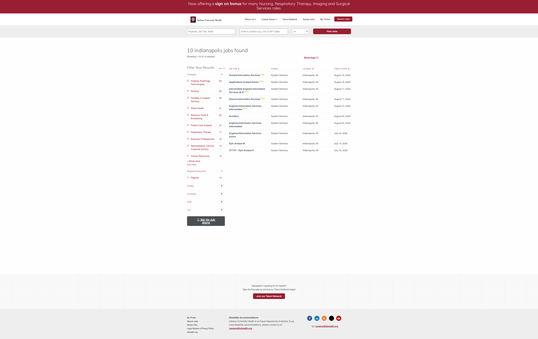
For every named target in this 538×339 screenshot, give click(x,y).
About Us (250, 19)
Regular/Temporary (196, 171)
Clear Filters (191, 164)
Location (307, 68)
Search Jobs (343, 19)
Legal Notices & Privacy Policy (200, 328)
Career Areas (268, 19)
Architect (234, 116)
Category (191, 74)
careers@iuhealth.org (240, 328)
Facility (190, 185)
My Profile (325, 19)
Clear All (221, 68)
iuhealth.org (192, 332)
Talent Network (289, 19)
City (189, 209)
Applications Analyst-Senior (244, 82)
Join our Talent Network (269, 296)
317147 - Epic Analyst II (241, 150)
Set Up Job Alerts (207, 221)
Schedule (191, 193)
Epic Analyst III (237, 143)
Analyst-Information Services (244, 75)
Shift (189, 201)
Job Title (233, 68)
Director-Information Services (244, 99)
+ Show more (193, 161)
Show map (310, 57)
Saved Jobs (309, 19)
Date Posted (341, 68)
